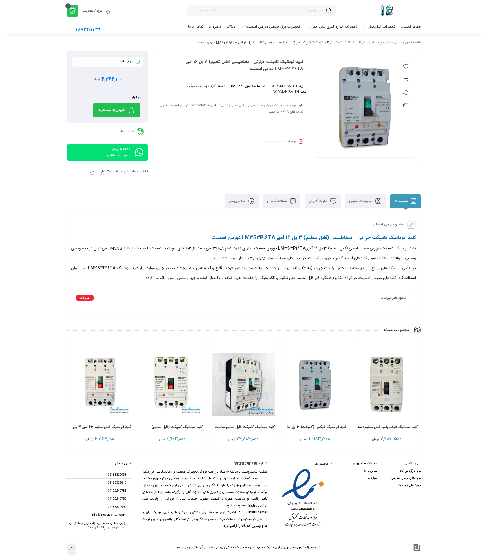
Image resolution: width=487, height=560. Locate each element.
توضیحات (401, 201)
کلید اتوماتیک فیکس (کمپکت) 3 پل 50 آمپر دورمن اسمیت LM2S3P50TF (316, 430)
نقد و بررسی (237, 201)
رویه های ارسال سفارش (406, 478)
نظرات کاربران (318, 201)
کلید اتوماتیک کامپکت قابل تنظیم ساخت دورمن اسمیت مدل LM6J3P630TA (245, 430)
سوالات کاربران (277, 201)
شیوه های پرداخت (409, 485)
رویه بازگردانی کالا (410, 471)
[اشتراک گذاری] (406, 92)
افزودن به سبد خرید (111, 110)
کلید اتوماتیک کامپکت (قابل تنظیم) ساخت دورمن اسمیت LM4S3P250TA (172, 430)
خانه (418, 42)
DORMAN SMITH (284, 86)
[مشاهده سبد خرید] (72, 11)
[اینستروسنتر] (380, 10)
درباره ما (372, 478)
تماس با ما (370, 471)
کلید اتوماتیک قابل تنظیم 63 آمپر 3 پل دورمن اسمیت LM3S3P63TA (102, 430)
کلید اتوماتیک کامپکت (347, 42)
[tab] (405, 201)
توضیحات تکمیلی (361, 201)
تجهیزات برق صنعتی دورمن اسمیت (388, 42)
